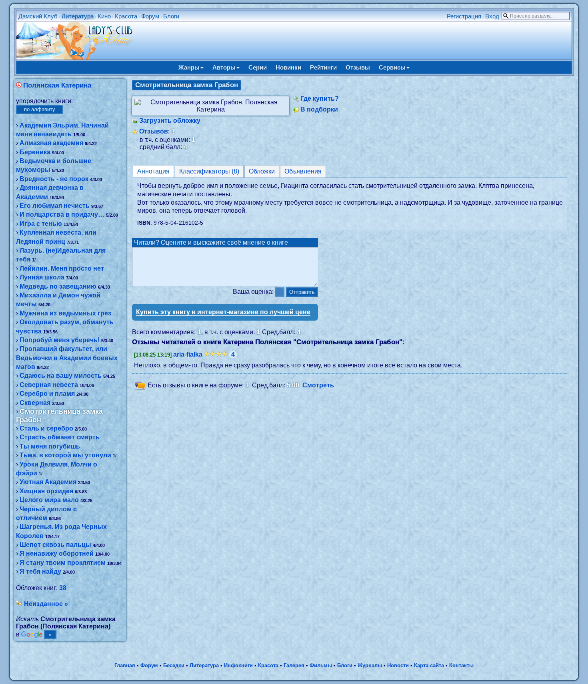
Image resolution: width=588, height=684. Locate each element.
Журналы (370, 665)
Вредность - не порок (54, 178)
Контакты (461, 665)
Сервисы (392, 67)
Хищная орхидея (46, 491)
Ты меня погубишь (50, 446)
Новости (398, 665)
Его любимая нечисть (55, 205)
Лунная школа (42, 277)
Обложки (262, 171)
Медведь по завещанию (58, 286)
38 (62, 587)
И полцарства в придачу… (62, 214)
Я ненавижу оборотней (57, 553)
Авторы (224, 67)
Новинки (288, 67)
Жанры (189, 67)
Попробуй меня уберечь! (60, 340)
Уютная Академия (48, 482)
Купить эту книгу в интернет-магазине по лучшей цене (223, 312)
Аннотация (153, 171)
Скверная (35, 402)
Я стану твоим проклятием (63, 562)
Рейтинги (323, 67)
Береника (35, 152)
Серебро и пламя (47, 393)
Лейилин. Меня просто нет (62, 268)
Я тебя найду (40, 571)
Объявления (303, 171)
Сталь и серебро (46, 428)
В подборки (319, 109)
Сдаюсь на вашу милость (61, 375)
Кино (104, 16)
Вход (492, 16)
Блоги (171, 16)
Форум (150, 16)
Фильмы (321, 665)
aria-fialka (187, 354)
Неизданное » (46, 603)
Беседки (173, 665)
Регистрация (464, 16)
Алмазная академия (51, 143)
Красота (126, 16)
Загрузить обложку (169, 120)
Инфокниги (238, 665)
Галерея (294, 665)
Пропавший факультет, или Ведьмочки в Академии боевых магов (67, 357)
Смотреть (318, 385)
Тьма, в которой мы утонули (65, 455)
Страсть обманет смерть (60, 437)
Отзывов (153, 131)
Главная (124, 665)
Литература (78, 16)
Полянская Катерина (57, 85)
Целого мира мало (49, 500)
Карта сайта (429, 665)
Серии (257, 67)
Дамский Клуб (38, 16)
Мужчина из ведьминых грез (65, 313)
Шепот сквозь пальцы (55, 544)
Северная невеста (49, 384)
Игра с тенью (41, 223)
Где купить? (319, 98)
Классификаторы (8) (209, 171)
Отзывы (358, 67)
